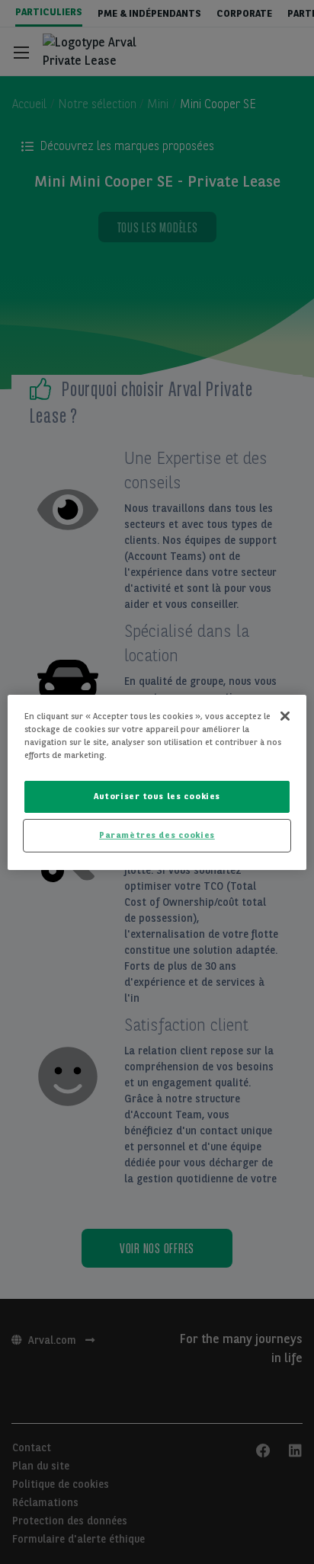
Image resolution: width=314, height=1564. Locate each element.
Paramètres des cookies (157, 835)
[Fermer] (285, 715)
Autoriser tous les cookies (157, 796)
